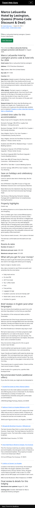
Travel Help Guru (7, 26)
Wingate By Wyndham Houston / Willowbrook (16, 426)
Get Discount (7, 40)
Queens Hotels (5, 27)
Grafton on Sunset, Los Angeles (12, 463)
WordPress (16, 506)
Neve (3, 506)
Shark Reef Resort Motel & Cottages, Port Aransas (17, 445)
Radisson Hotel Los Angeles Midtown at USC (16, 407)
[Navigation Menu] (31, 2)
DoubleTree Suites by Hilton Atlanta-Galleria (15, 386)
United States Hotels (15, 27)
